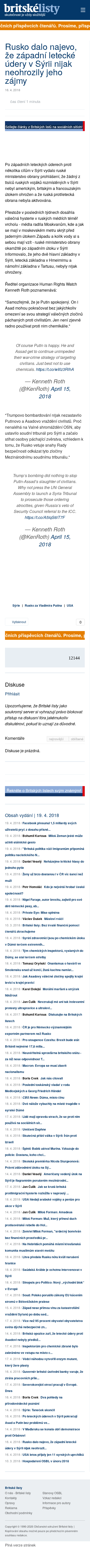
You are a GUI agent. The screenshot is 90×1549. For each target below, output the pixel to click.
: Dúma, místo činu (43, 1097)
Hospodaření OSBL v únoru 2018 (45, 1461)
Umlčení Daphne (34, 1129)
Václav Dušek (32, 918)
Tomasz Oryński (34, 963)
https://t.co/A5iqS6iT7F (45, 517)
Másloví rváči (53, 918)
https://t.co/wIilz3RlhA (55, 369)
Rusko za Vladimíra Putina (43, 605)
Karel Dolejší (31, 989)
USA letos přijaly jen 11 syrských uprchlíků (53, 1454)
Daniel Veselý (32, 861)
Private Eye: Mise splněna (41, 912)
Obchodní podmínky (18, 1513)
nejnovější (57, 738)
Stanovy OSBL (52, 1493)
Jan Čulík (29, 1001)
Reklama (11, 1508)
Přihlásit (12, 694)
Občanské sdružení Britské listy (53, 1526)
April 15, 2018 (55, 392)
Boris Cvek (30, 1078)
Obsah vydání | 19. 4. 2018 (32, 815)
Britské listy (37, 10)
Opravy (10, 1503)
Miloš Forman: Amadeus (55, 1212)
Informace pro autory (56, 1503)
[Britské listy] (45, 127)
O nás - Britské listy (18, 1493)
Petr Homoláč (32, 887)
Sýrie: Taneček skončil (38, 1410)
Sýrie (16, 605)
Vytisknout (18, 622)
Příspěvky (49, 1508)
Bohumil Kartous (34, 835)
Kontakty (11, 1498)
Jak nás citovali (51, 1078)
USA (70, 605)
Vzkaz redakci (52, 1498)
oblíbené (77, 738)
